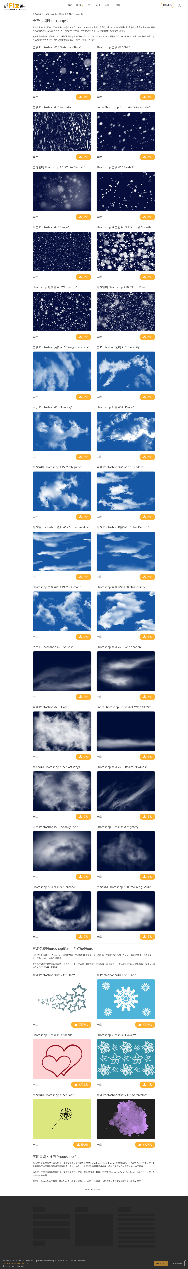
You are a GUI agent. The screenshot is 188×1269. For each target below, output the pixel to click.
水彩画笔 (147, 1144)
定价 (98, 5)
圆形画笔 (147, 1024)
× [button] (185, 1261)
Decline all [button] (177, 1263)
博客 (118, 5)
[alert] (94, 1263)
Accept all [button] (161, 1263)
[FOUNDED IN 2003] (15, 5)
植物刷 (84, 1144)
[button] (44, 1263)
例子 (90, 5)
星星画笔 (83, 1024)
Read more (82, 1261)
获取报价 (167, 5)
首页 (70, 5)
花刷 (149, 1084)
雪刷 (85, 96)
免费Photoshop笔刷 (54, 948)
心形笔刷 (83, 1084)
